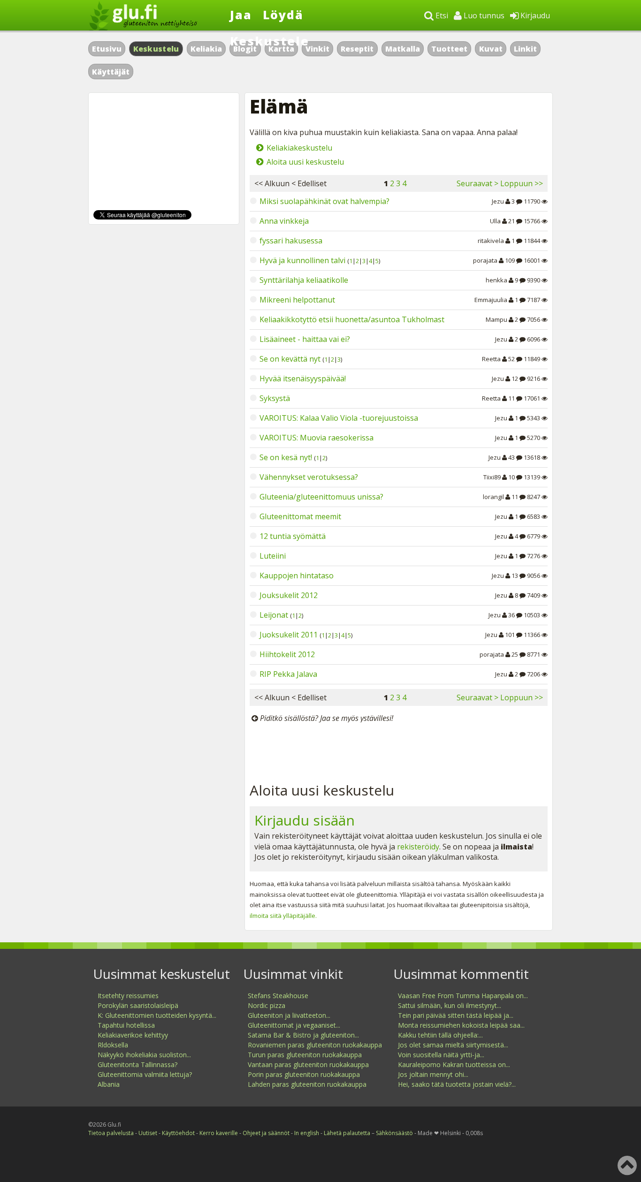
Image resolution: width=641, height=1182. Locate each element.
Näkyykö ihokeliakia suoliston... (144, 1054)
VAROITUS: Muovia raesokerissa (316, 437)
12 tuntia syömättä (292, 536)
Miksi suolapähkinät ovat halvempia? (324, 201)
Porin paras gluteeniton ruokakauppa (304, 1074)
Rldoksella (113, 1044)
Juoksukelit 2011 (288, 634)
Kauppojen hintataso (296, 575)
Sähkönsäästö (394, 1133)
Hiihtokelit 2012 (287, 654)
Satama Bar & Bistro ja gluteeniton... (303, 1034)
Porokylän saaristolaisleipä (138, 1005)
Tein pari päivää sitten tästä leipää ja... (455, 1015)
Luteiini (272, 556)
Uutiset (147, 1133)
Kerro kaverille (218, 1133)
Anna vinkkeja (284, 221)
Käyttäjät (111, 72)
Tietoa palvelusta (111, 1133)
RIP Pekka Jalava (288, 674)
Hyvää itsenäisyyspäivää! (302, 378)
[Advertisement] (399, 750)
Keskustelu (156, 49)
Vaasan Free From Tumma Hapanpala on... (463, 995)
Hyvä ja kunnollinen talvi (302, 260)
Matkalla (402, 49)
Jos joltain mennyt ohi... (433, 1074)
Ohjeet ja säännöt (266, 1133)
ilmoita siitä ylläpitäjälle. (283, 915)
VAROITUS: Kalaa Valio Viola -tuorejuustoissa (338, 418)
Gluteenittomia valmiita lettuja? (145, 1074)
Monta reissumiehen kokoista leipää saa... (461, 1025)
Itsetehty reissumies (128, 995)
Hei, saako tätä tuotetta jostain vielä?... (457, 1084)
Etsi (441, 15)
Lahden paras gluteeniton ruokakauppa (307, 1084)
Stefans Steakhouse (278, 995)
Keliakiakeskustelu (299, 148)
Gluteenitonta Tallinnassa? (137, 1064)
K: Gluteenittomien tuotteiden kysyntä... (157, 1015)
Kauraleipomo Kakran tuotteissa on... (454, 1064)
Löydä (283, 15)
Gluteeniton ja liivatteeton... (289, 1015)
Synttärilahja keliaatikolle (303, 280)
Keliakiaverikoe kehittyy (133, 1034)
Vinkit (317, 49)
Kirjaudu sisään (304, 820)
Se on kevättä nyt (289, 359)
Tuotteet (449, 49)
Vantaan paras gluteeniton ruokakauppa (308, 1064)
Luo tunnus (483, 15)
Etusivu (107, 49)
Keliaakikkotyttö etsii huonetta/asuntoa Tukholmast (351, 319)
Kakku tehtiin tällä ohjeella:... (440, 1034)
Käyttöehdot (178, 1133)
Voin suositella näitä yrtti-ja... (441, 1054)
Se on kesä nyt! (285, 457)
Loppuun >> (521, 183)
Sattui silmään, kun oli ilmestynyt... (449, 1005)
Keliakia (206, 49)
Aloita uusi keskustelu (305, 162)
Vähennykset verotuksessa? (308, 477)
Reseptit (357, 49)
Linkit (525, 49)
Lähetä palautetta (347, 1133)
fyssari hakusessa (290, 240)
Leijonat (273, 615)
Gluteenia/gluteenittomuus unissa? (321, 497)
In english (306, 1133)
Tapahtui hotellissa (126, 1025)
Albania (109, 1084)
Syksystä (274, 398)
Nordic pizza (266, 1005)
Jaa (241, 15)
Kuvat (491, 49)
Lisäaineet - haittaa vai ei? (304, 339)
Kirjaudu (534, 15)
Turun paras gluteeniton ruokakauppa (305, 1054)
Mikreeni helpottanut (297, 300)
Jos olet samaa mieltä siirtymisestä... (453, 1044)
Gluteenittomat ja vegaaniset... (294, 1025)
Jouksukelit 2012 (288, 595)
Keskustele (269, 41)
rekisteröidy (418, 846)
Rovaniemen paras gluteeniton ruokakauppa (315, 1044)
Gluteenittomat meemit (300, 516)
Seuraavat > (477, 183)
